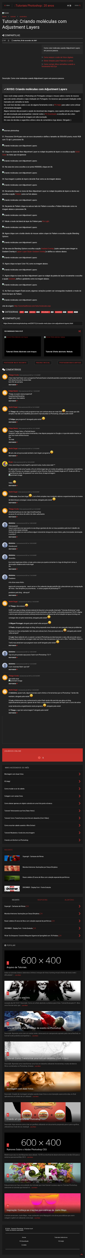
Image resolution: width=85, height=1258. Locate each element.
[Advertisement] (20, 60)
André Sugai (13, 407)
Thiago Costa (14, 375)
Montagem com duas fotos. (20, 1088)
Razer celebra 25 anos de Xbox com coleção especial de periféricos (46, 877)
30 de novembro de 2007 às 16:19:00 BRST (28, 448)
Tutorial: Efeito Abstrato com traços (21, 352)
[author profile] (8, 40)
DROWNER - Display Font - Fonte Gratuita (37, 887)
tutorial (13, 16)
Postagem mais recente (15, 363)
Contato (24, 1245)
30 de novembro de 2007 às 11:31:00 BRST (30, 375)
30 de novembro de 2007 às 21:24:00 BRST (30, 509)
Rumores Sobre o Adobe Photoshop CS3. (27, 1149)
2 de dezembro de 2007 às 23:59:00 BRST (29, 676)
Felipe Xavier (13, 391)
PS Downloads (50, 114)
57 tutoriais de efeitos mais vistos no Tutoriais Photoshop (35, 1179)
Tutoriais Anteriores (61, 1237)
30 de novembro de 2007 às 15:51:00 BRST (29, 428)
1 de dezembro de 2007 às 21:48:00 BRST (28, 601)
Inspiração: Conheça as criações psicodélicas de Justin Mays (36, 1210)
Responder (12, 385)
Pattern (18, 194)
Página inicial (43, 363)
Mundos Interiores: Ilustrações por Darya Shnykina (40, 867)
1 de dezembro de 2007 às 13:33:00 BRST (26, 555)
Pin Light (45, 221)
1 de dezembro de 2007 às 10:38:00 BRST (26, 523)
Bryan (11, 462)
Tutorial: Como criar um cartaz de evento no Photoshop (34, 1028)
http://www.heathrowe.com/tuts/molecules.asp (32, 306)
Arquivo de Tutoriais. (17, 967)
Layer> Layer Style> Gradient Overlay (31, 252)
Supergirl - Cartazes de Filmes (33, 856)
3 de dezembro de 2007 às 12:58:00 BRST (28, 690)
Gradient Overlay (47, 249)
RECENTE (8, 850)
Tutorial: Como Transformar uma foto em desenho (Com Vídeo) (38, 1058)
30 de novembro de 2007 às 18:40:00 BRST (28, 492)
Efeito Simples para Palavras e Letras (58, 61)
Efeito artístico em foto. (18, 997)
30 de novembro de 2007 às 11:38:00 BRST (29, 391)
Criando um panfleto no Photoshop (24, 1119)
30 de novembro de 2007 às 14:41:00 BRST (28, 407)
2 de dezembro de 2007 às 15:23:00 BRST (26, 664)
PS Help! (57, 105)
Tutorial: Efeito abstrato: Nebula (59, 352)
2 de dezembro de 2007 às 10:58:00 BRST (26, 652)
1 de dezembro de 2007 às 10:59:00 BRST (26, 543)
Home (4, 16)
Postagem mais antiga (70, 363)
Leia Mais (18, 975)
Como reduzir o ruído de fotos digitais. (58, 57)
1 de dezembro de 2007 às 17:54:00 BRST (26, 575)
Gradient (12, 279)
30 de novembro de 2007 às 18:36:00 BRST (24, 462)
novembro (23, 16)
